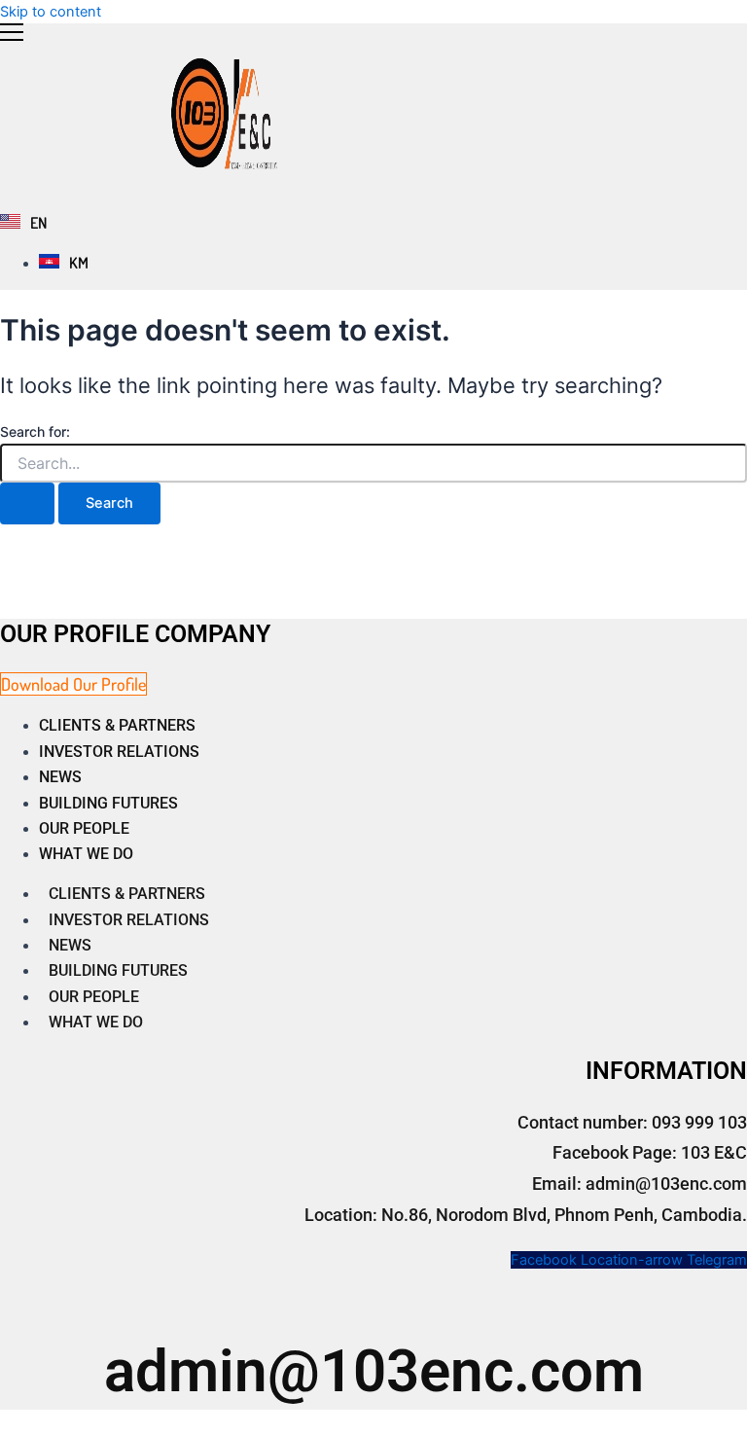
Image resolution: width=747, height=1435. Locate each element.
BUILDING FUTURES (108, 803)
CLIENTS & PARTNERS (117, 725)
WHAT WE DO (86, 853)
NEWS (60, 777)
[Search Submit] (27, 503)
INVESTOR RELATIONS (119, 751)
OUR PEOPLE (84, 828)
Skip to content (50, 11)
